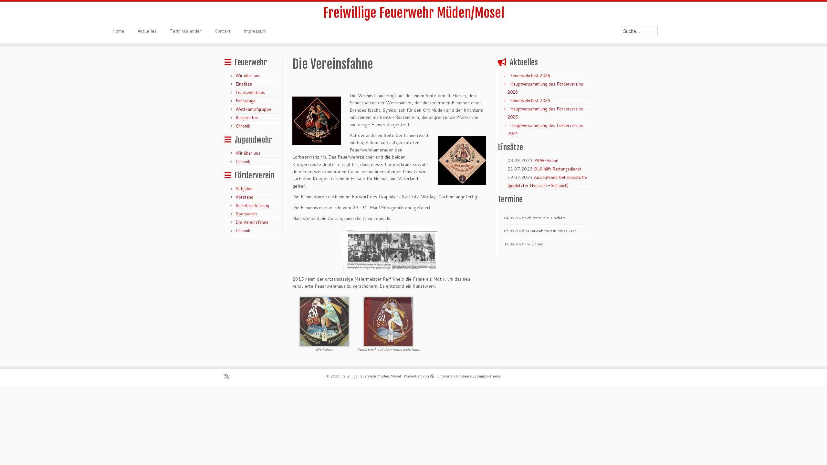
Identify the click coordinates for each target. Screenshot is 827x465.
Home (118, 31)
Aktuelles (147, 31)
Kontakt (222, 31)
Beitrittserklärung (252, 205)
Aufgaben (245, 188)
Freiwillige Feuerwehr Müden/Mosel (413, 13)
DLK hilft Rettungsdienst (557, 169)
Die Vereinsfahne (252, 222)
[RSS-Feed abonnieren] (229, 376)
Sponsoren (246, 214)
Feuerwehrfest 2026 (530, 75)
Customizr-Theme (485, 376)
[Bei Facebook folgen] (245, 376)
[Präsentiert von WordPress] (432, 375)
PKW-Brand (546, 160)
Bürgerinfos (247, 117)
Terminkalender (185, 31)
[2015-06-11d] (388, 321)
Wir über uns (248, 75)
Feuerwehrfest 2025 (530, 100)
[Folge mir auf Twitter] (237, 376)
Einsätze (244, 84)
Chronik (243, 126)
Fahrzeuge (246, 101)
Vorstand (244, 197)
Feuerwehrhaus (250, 92)
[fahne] (324, 321)
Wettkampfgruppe (253, 109)
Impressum (255, 31)
